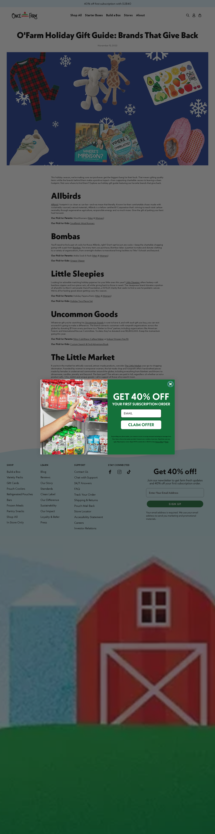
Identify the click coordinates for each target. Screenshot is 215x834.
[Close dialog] (170, 384)
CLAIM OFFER (141, 424)
